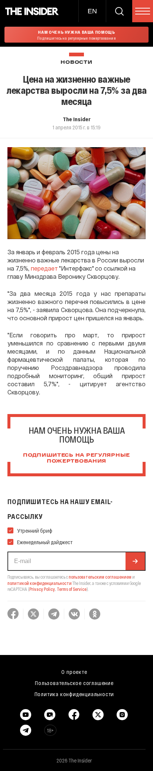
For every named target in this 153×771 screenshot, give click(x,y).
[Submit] (135, 561)
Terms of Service (72, 589)
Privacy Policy (42, 589)
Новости (76, 62)
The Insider (77, 119)
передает (44, 268)
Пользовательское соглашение (74, 682)
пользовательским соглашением (100, 576)
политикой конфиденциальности (39, 583)
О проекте (74, 671)
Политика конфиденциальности (74, 694)
